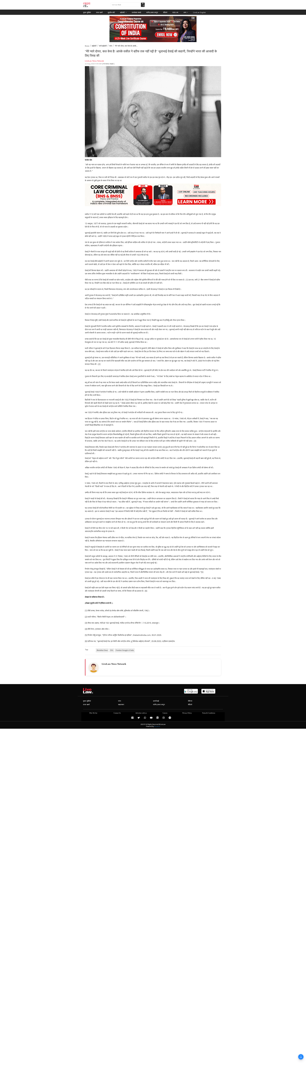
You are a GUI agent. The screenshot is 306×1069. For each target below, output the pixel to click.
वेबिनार (190, 701)
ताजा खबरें (99, 12)
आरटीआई (156, 701)
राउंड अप (175, 12)
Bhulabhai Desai (102, 650)
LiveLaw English (199, 12)
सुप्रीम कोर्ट (111, 12)
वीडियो (165, 12)
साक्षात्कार (121, 704)
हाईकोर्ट (122, 12)
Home (87, 46)
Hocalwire (157, 726)
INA (111, 650)
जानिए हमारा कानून (152, 12)
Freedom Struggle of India (125, 650)
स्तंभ (110, 46)
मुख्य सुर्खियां (87, 12)
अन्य (184, 12)
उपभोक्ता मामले (136, 12)
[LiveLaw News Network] (93, 667)
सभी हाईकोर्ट (103, 46)
